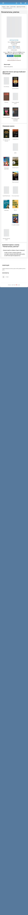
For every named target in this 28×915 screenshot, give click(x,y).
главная (3, 268)
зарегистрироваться (15, 255)
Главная (3, 6)
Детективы (12, 6)
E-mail (7, 277)
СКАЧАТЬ (10, 55)
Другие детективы (21, 6)
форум (7, 268)
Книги (8, 6)
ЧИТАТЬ (18, 55)
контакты (11, 268)
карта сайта (16, 268)
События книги (14, 50)
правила (20, 268)
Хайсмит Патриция (15, 42)
